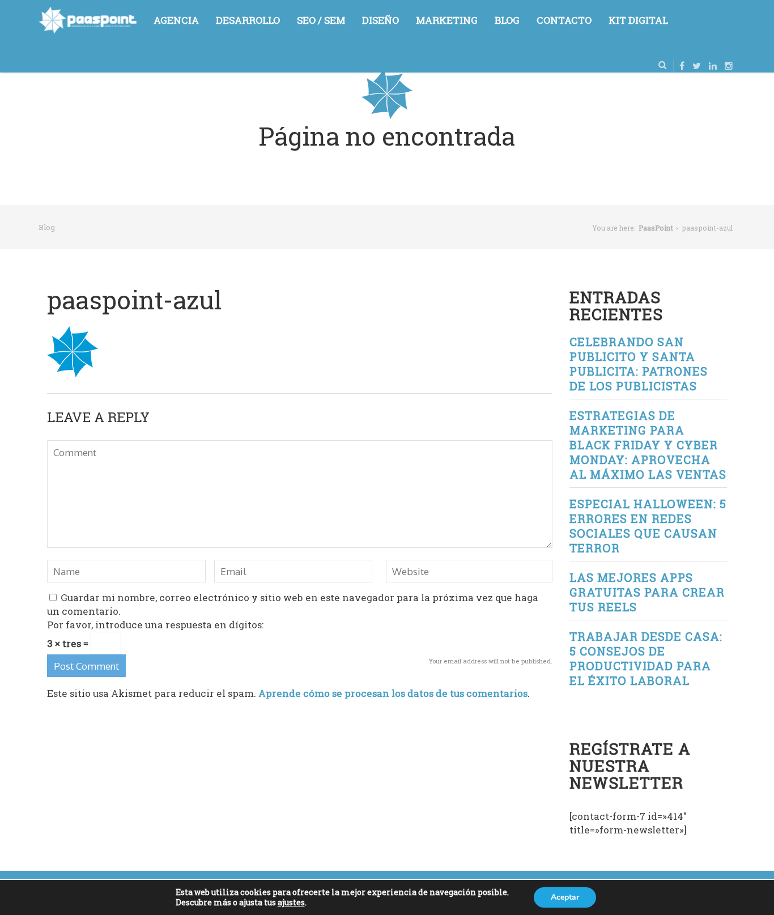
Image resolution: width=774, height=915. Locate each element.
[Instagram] (728, 65)
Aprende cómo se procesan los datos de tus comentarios (393, 693)
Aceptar (565, 897)
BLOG (507, 20)
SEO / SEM (321, 20)
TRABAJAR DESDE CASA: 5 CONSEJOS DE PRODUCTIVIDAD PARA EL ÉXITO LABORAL (645, 658)
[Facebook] (682, 65)
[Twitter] (697, 65)
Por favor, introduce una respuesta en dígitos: (155, 624)
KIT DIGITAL (638, 20)
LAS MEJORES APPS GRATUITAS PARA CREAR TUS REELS (647, 592)
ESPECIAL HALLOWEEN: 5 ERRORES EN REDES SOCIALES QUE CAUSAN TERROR (647, 525)
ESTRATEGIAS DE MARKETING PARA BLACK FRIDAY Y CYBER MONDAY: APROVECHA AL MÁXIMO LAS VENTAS (647, 445)
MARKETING (447, 20)
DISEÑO (380, 20)
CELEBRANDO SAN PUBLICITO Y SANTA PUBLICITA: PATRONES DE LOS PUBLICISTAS (638, 363)
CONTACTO (564, 20)
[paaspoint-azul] (72, 332)
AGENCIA (176, 20)
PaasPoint (656, 227)
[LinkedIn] (712, 65)
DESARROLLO (248, 20)
